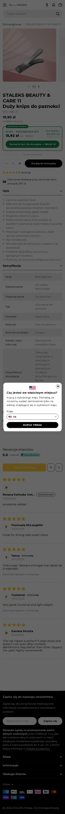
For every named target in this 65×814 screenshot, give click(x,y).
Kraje (10, 411)
